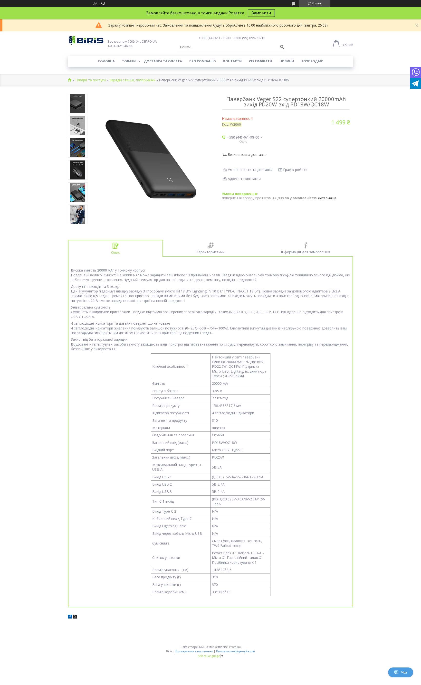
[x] (75, 617)
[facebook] (70, 617)
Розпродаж (312, 61)
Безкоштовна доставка (247, 154)
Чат (404, 672)
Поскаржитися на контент (194, 651)
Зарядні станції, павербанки (132, 80)
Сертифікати (260, 61)
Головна (106, 61)
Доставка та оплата (163, 61)
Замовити (261, 13)
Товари (129, 61)
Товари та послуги (90, 80)
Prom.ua (235, 647)
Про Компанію (202, 61)
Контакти (232, 61)
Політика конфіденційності (235, 651)
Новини (286, 61)
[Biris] (86, 40)
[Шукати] (282, 47)
